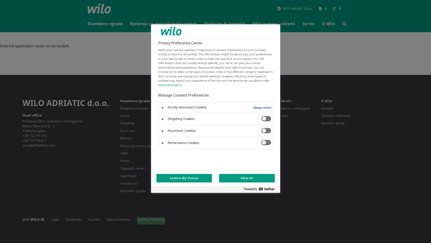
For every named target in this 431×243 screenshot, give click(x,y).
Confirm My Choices (184, 178)
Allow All (247, 178)
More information (170, 85)
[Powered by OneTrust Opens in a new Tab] (261, 190)
